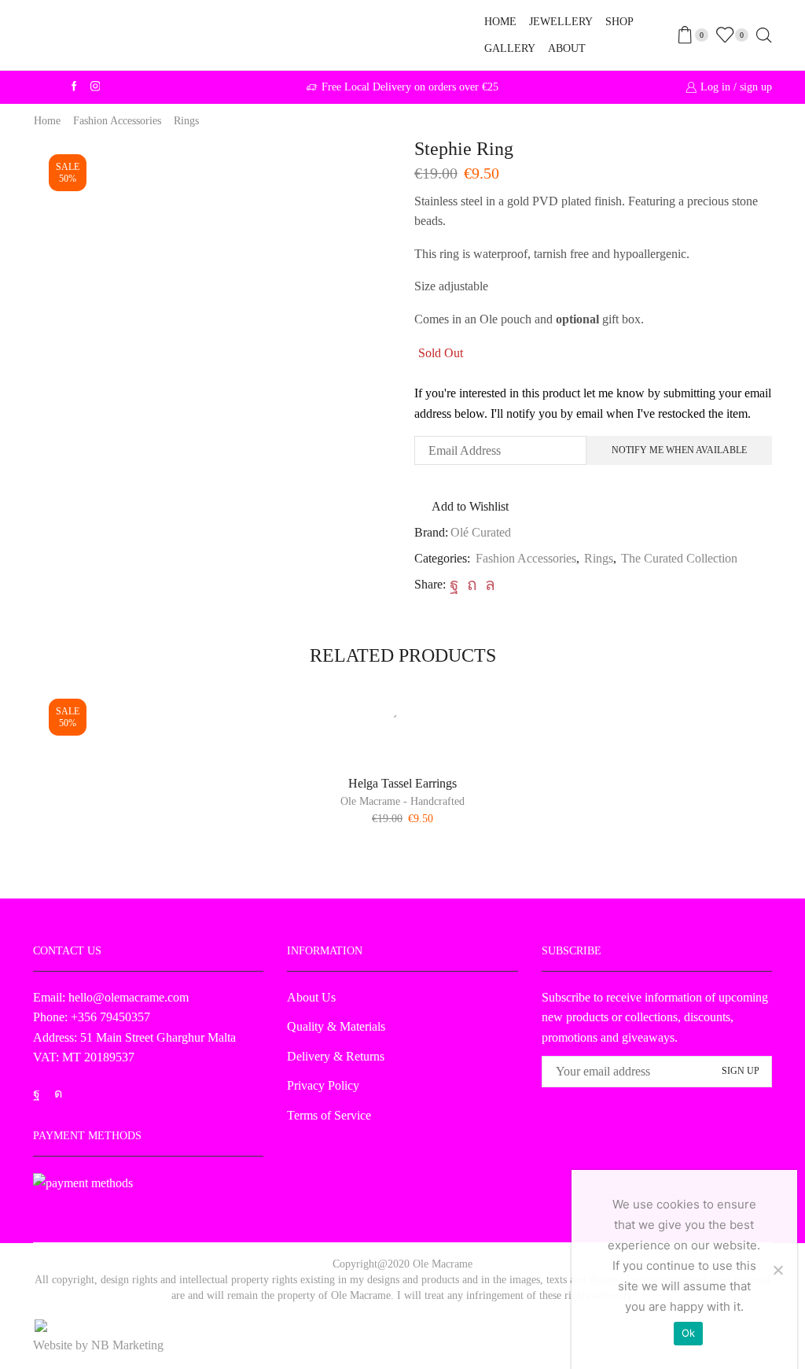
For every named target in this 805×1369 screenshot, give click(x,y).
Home (500, 22)
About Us (311, 997)
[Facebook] (454, 584)
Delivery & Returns (335, 1056)
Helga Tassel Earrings (402, 783)
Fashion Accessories (117, 121)
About (567, 48)
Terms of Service (329, 1115)
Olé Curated (480, 532)
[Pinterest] (472, 584)
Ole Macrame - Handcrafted (402, 801)
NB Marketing (127, 1345)
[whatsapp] (488, 584)
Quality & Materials (336, 1026)
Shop (619, 22)
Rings (186, 121)
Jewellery (561, 22)
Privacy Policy (323, 1085)
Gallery (509, 48)
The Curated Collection (679, 558)
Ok (689, 1333)
